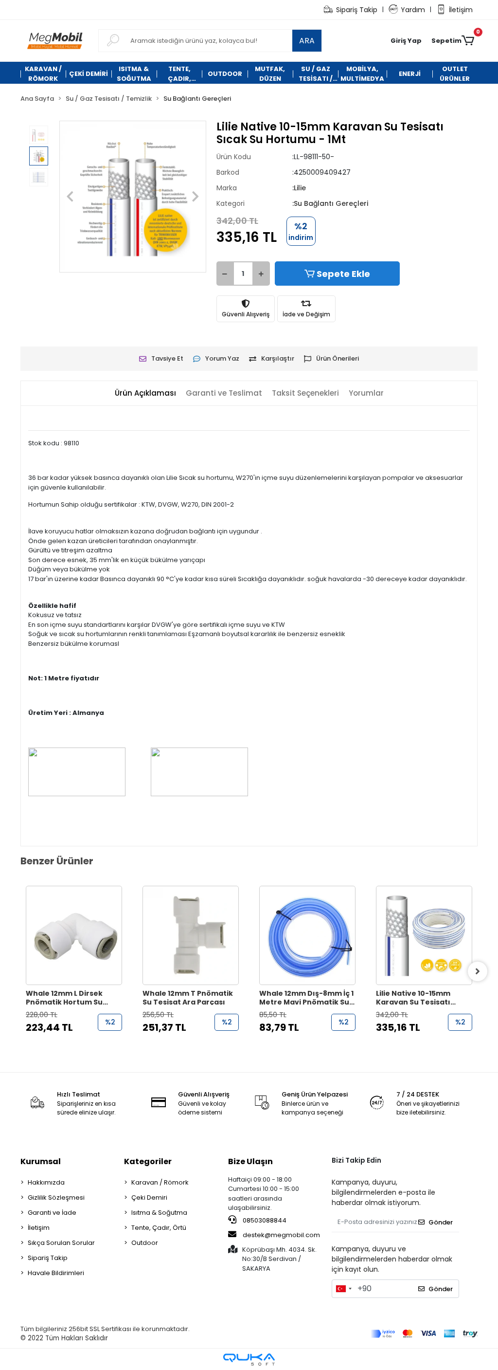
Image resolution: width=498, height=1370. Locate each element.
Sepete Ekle (343, 274)
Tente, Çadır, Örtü (158, 1227)
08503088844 (263, 1220)
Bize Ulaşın (250, 1161)
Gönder (440, 1222)
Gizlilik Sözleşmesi (56, 1197)
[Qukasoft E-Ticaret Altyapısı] (249, 1359)
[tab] (145, 393)
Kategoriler (148, 1161)
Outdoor (144, 1242)
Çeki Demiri (149, 1197)
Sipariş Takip (356, 10)
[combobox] (343, 1288)
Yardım (413, 10)
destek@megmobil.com (281, 1235)
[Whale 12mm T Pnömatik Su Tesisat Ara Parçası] (190, 935)
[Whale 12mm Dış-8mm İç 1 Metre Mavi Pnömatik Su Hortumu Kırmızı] (307, 935)
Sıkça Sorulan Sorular (61, 1242)
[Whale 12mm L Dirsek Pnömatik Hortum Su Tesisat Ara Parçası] (74, 935)
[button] (406, 41)
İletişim (461, 10)
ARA (307, 40)
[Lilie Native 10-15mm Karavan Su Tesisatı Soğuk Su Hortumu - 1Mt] (424, 935)
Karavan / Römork (160, 1182)
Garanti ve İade (52, 1212)
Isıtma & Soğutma (159, 1212)
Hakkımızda (46, 1182)
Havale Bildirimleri (56, 1273)
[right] (477, 971)
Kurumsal (40, 1161)
